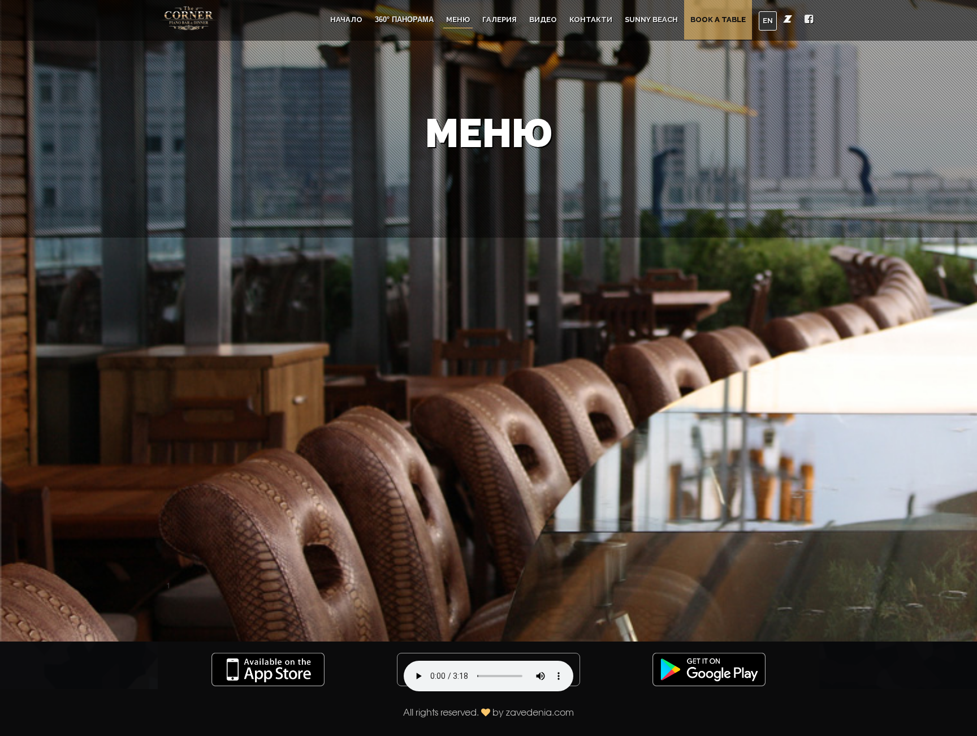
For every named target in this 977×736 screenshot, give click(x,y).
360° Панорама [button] (404, 19)
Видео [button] (543, 19)
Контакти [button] (590, 19)
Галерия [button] (499, 19)
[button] (808, 20)
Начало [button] (346, 19)
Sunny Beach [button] (651, 19)
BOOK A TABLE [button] (718, 19)
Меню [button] (458, 19)
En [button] (768, 20)
